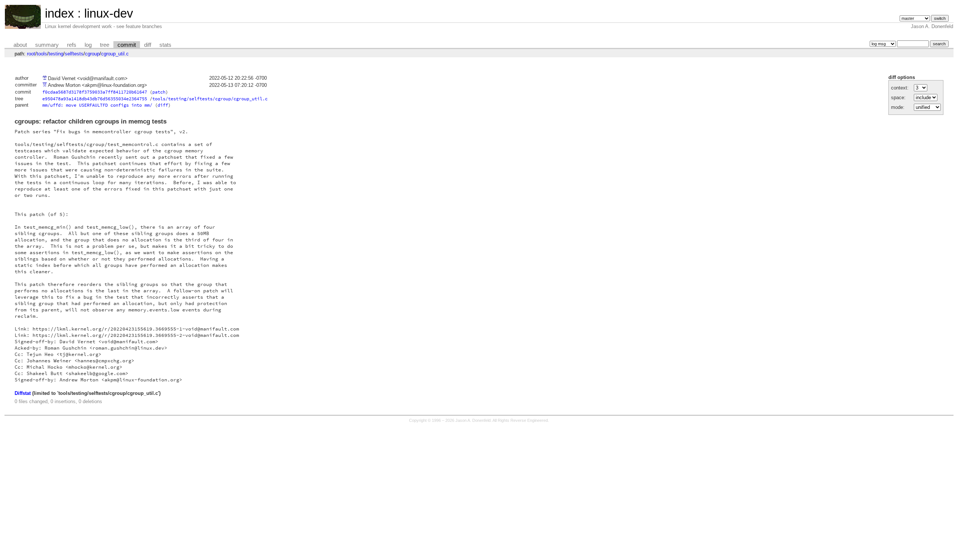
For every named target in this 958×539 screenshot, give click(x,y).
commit (127, 45)
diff (147, 45)
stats (165, 45)
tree (104, 45)
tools (42, 54)
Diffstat (23, 393)
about (20, 45)
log (88, 45)
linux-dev (108, 13)
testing (56, 54)
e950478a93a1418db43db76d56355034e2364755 (94, 98)
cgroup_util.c (115, 54)
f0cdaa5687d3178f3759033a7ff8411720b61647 (94, 92)
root (31, 54)
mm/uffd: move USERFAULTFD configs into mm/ (97, 105)
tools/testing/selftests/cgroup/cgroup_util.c (210, 98)
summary (47, 45)
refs (71, 45)
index (59, 13)
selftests (74, 54)
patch (158, 92)
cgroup (92, 54)
